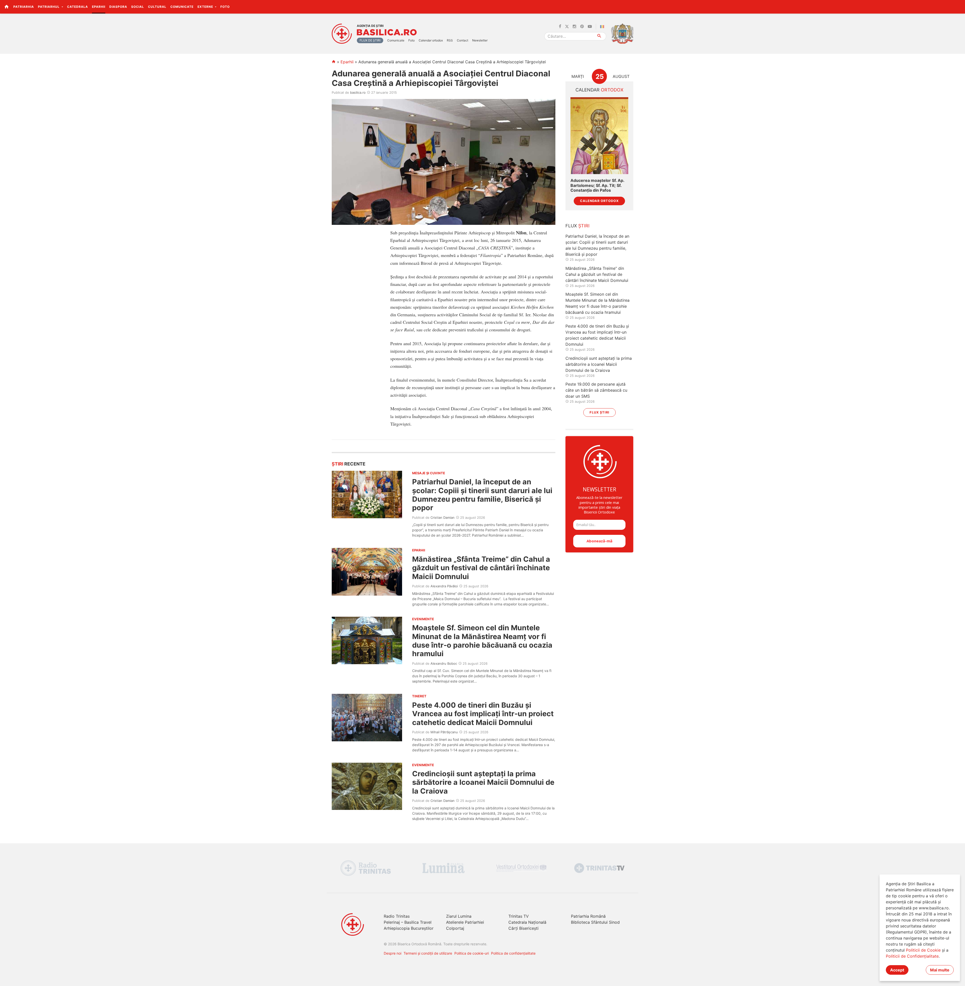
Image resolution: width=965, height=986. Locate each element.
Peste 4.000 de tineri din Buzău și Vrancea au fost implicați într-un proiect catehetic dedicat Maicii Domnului (483, 714)
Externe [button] (206, 7)
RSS (450, 40)
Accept (897, 969)
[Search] (599, 36)
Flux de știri (370, 40)
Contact (462, 40)
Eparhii (98, 7)
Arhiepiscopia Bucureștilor (408, 928)
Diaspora (118, 7)
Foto (225, 7)
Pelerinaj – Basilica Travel (407, 922)
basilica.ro (358, 92)
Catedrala (77, 7)
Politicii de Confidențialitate (912, 956)
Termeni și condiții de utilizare (428, 953)
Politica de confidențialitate (513, 953)
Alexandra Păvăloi (444, 586)
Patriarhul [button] (49, 7)
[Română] (603, 26)
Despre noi (392, 953)
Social (137, 7)
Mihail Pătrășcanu (444, 732)
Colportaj (455, 928)
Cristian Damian (442, 517)
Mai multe (939, 969)
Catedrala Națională (527, 922)
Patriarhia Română (588, 916)
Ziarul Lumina (458, 916)
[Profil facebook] (560, 26)
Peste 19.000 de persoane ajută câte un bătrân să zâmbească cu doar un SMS (596, 390)
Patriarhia (23, 7)
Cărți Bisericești (523, 928)
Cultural (157, 7)
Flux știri (599, 412)
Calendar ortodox (431, 40)
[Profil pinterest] (582, 26)
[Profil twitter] (567, 26)
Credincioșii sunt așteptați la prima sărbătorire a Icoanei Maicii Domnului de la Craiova (483, 782)
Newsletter (480, 40)
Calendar (599, 89)
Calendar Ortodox (599, 201)
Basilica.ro (387, 32)
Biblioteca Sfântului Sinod (595, 922)
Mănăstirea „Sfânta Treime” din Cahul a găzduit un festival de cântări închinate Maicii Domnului (481, 568)
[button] (958, 6)
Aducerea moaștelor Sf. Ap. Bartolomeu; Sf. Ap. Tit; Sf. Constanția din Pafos (597, 185)
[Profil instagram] (574, 26)
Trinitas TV (518, 916)
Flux (577, 225)
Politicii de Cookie (923, 950)
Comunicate (182, 7)
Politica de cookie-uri (471, 953)
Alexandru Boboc (443, 663)
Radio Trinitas (397, 916)
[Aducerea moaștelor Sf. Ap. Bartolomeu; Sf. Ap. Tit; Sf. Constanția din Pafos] (599, 135)
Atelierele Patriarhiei (465, 922)
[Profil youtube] (590, 26)
